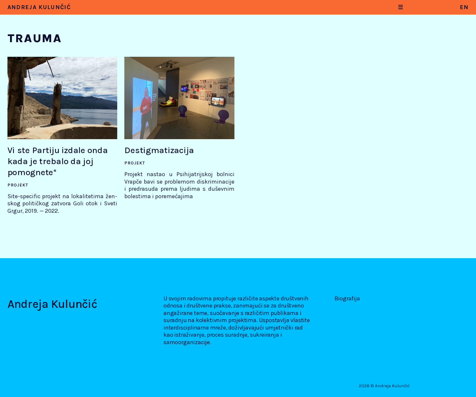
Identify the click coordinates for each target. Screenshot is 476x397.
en (464, 7)
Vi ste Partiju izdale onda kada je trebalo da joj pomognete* (57, 161)
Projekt (17, 185)
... (86, 15)
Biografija (347, 298)
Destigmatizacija (159, 150)
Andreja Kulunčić (39, 7)
